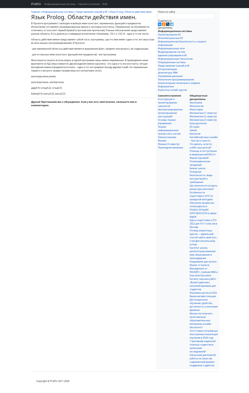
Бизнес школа (197, 168)
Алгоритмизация (167, 69)
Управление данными (170, 76)
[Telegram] (171, 24)
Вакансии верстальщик (203, 296)
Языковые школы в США (203, 292)
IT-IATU (36, 4)
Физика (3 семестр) (168, 144)
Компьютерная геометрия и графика (179, 83)
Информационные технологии (175, 58)
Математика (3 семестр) (203, 119)
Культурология (198, 123)
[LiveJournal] (167, 24)
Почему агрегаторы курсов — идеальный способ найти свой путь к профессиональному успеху (203, 237)
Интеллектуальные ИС (170, 38)
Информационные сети (171, 48)
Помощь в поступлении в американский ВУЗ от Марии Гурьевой (203, 154)
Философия (196, 109)
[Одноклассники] (163, 24)
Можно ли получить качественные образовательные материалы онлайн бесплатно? (201, 320)
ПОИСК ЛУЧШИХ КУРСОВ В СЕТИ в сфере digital (203, 213)
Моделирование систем (171, 51)
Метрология (197, 106)
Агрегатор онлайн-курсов (172, 89)
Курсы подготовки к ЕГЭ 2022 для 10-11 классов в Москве (203, 224)
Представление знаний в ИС (174, 65)
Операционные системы (172, 62)
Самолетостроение (89, 4)
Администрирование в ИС (172, 55)
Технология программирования (176, 79)
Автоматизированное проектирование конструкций (170, 113)
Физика (162, 140)
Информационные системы (60, 4)
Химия (193, 130)
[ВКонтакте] (159, 24)
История (194, 126)
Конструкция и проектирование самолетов (167, 103)
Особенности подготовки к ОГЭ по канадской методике (201, 196)
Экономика (196, 102)
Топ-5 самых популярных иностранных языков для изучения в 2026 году (204, 334)
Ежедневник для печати (203, 261)
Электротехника (167, 137)
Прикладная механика (170, 147)
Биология (195, 133)
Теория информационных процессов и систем (169, 130)
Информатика (166, 86)
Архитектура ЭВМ (168, 72)
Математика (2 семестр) (203, 116)
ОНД (104, 4)
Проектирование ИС (169, 34)
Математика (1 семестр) (203, 113)
